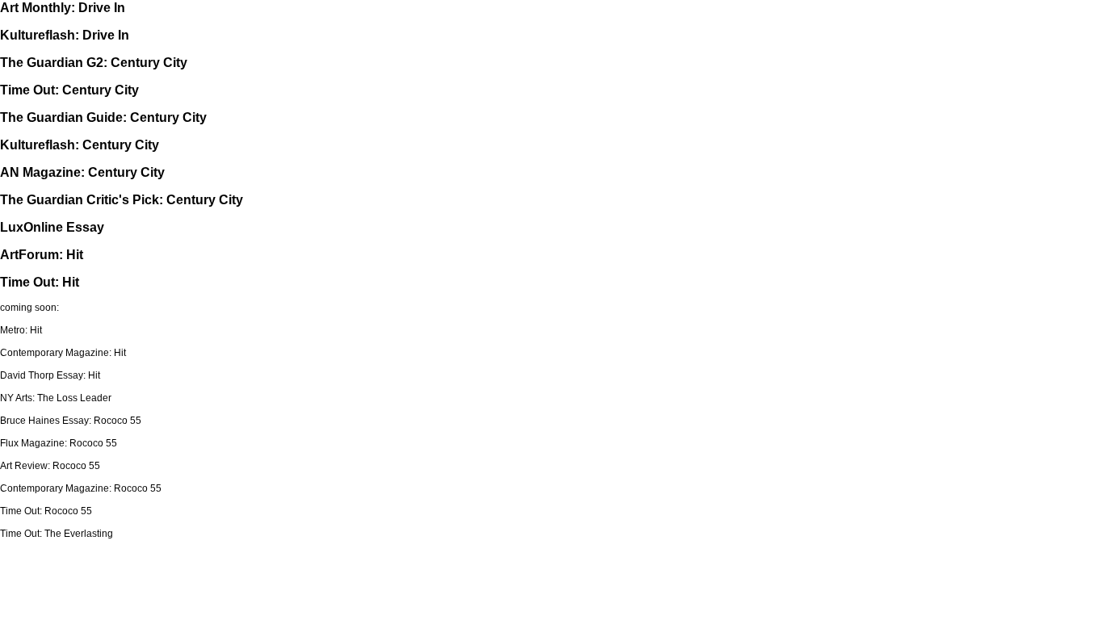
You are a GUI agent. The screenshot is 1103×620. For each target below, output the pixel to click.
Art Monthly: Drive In (62, 8)
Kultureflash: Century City (79, 145)
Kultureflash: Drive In (64, 35)
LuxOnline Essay (52, 227)
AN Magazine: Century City (82, 172)
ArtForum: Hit (41, 255)
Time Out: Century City (69, 90)
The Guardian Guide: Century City (103, 117)
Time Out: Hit (39, 282)
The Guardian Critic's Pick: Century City (121, 200)
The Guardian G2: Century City (93, 62)
